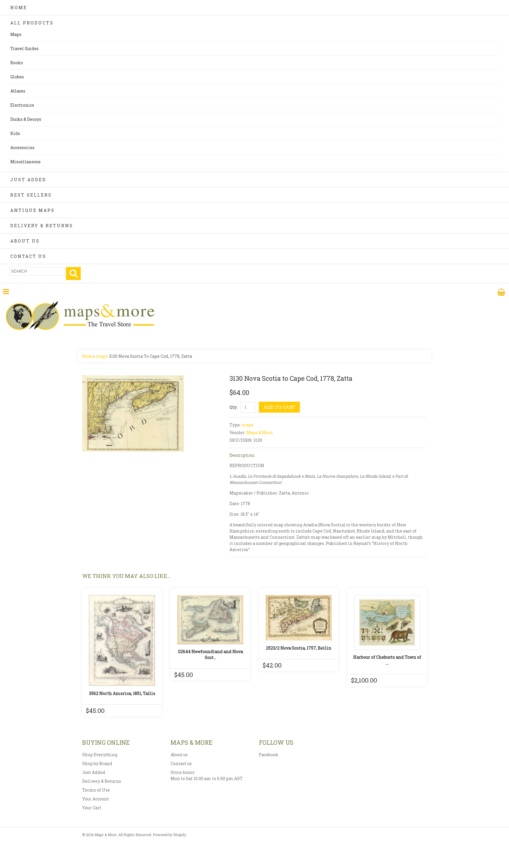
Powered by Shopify (169, 834)
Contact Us (28, 256)
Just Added (28, 179)
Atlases (17, 91)
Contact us (181, 763)
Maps (16, 34)
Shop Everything (99, 754)
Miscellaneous (25, 161)
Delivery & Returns (41, 225)
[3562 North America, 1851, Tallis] (122, 640)
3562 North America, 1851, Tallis (122, 693)
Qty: (233, 407)
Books (16, 62)
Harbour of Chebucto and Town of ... (387, 660)
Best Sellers (31, 195)
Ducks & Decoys (25, 119)
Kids (15, 133)
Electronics (22, 105)
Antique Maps (32, 210)
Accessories (22, 147)
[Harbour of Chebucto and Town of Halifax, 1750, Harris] (387, 622)
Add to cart (279, 407)
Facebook (268, 754)
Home (18, 7)
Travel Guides (24, 48)
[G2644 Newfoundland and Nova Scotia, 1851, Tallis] (210, 619)
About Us (25, 241)
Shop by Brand (97, 763)
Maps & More (259, 432)
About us (179, 754)
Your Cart (91, 807)
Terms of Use (96, 790)
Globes (17, 77)
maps (102, 356)
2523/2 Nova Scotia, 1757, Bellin (298, 648)
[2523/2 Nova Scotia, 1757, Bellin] (299, 617)
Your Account (95, 799)
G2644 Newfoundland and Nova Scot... (210, 654)
